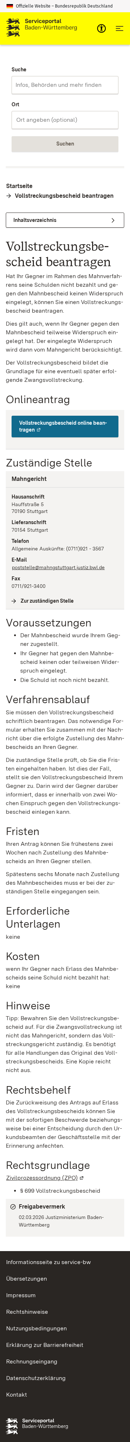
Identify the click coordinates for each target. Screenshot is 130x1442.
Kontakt (16, 1394)
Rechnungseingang (31, 1361)
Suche (19, 69)
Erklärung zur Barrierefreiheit (44, 1344)
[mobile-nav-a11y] (101, 28)
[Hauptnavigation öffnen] (119, 28)
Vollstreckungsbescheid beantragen (64, 195)
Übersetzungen (26, 1278)
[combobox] (65, 85)
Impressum (21, 1295)
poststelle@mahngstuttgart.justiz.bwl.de (58, 567)
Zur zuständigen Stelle (47, 601)
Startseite (19, 186)
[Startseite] (41, 28)
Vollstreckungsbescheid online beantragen (68, 426)
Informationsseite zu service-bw (48, 1262)
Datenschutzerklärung (36, 1378)
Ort (15, 104)
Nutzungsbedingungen (36, 1328)
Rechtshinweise (27, 1311)
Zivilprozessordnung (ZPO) (45, 1177)
